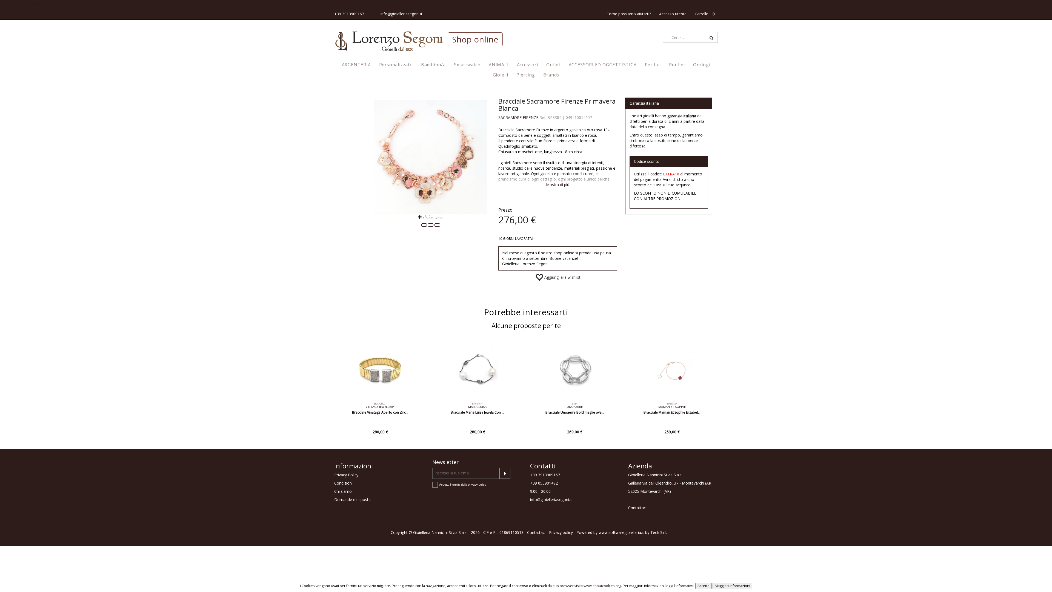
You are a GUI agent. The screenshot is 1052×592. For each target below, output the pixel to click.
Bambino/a (433, 65)
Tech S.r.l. (658, 532)
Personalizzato (396, 65)
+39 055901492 (544, 483)
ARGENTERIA (356, 65)
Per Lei (677, 65)
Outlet (553, 65)
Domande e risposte (352, 499)
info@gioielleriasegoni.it (401, 13)
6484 (575, 403)
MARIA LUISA (477, 407)
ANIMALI (499, 65)
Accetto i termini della (462, 484)
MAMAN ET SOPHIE (672, 407)
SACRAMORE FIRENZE (518, 117)
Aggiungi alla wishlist (562, 277)
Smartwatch (467, 65)
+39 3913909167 (349, 13)
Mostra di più (557, 184)
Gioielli (500, 75)
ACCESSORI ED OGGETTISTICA (603, 65)
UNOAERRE (575, 407)
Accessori (527, 65)
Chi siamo (343, 491)
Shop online (475, 39)
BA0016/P (477, 403)
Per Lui (653, 65)
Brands (551, 75)
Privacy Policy (346, 474)
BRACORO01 (380, 403)
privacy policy (477, 484)
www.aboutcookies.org (602, 586)
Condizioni (343, 483)
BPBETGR (672, 403)
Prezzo (505, 210)
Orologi (701, 65)
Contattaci (637, 507)
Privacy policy (561, 532)
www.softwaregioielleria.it (621, 532)
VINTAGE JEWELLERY (380, 407)
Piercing (525, 75)
